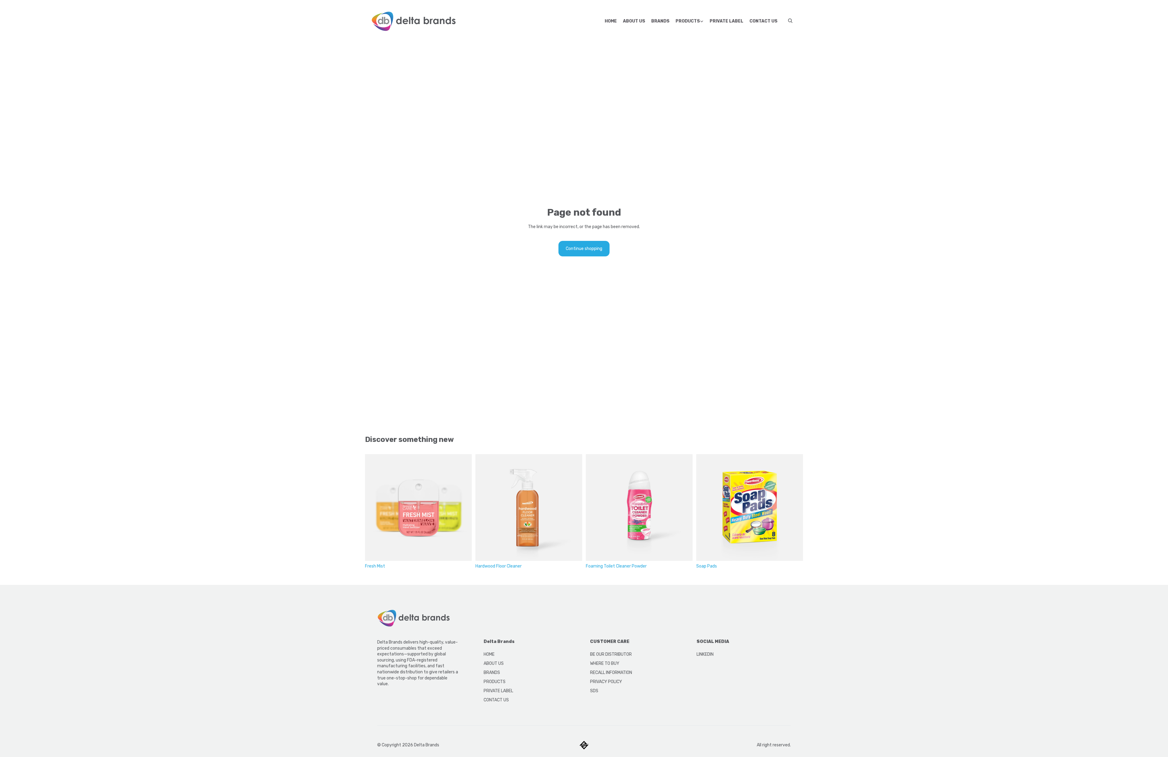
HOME (489, 654)
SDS (594, 690)
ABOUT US (494, 663)
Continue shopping (584, 248)
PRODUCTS (495, 681)
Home (611, 21)
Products (688, 21)
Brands (660, 21)
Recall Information (611, 672)
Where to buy (604, 663)
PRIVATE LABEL (498, 690)
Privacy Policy (606, 681)
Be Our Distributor (611, 654)
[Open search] (790, 20)
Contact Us (763, 21)
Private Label (726, 21)
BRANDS (492, 672)
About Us (634, 21)
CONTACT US (496, 700)
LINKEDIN (705, 654)
